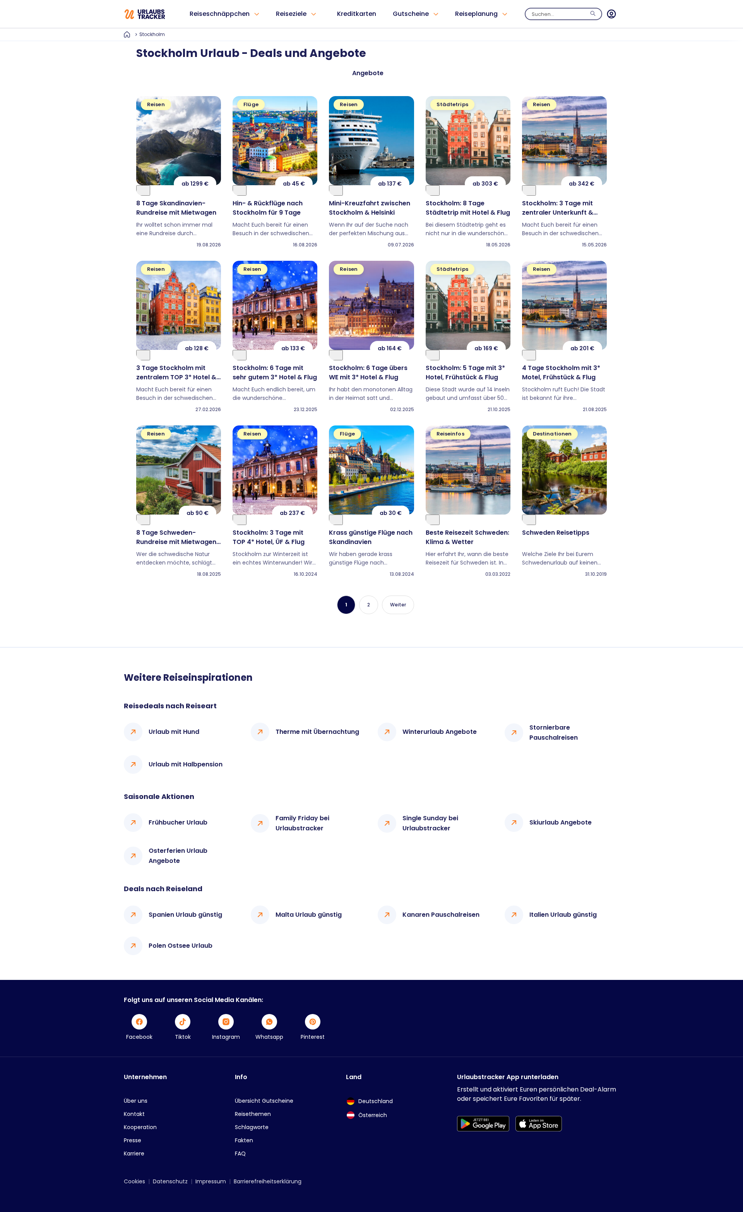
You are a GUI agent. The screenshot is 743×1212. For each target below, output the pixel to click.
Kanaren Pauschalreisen (440, 914)
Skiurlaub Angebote (560, 822)
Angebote (367, 73)
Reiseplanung (476, 13)
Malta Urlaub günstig (309, 914)
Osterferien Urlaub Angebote (178, 855)
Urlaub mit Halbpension (186, 764)
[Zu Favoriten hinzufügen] (143, 190)
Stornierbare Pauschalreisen (553, 732)
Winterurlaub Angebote (439, 731)
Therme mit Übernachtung (317, 731)
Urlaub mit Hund (174, 731)
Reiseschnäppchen (220, 13)
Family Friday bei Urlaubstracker (302, 823)
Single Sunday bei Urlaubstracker (430, 823)
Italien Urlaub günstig (563, 914)
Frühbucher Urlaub (178, 822)
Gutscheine (411, 13)
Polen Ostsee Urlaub (180, 945)
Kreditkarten (356, 13)
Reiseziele (291, 13)
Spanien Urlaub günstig (185, 914)
